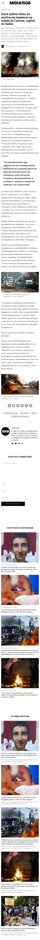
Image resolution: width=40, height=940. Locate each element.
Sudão (33, 413)
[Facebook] (9, 405)
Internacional (6, 9)
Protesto (24, 413)
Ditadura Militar (11, 413)
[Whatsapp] (26, 405)
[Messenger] (13, 405)
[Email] (30, 405)
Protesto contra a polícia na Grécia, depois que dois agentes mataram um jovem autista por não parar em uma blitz (19, 569)
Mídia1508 (15, 428)
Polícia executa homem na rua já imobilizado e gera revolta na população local (18, 929)
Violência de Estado (20, 416)
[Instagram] (22, 443)
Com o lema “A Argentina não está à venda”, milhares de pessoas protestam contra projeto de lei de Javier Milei (19, 695)
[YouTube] (15, 443)
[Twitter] (18, 405)
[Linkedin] (22, 405)
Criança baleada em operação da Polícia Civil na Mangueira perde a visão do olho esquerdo (19, 611)
